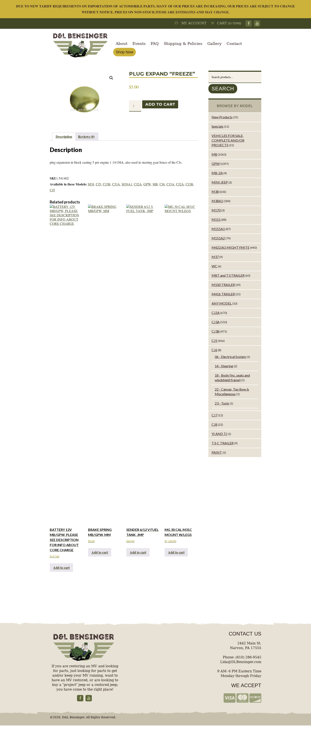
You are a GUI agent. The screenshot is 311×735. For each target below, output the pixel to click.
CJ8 (214, 424)
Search (223, 88)
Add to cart (160, 104)
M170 (216, 210)
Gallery (214, 43)
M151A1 (218, 229)
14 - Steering (224, 366)
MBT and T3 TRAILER (228, 275)
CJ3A (116, 184)
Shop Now (124, 52)
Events (139, 43)
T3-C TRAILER (223, 443)
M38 (91, 184)
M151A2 (218, 238)
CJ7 (214, 415)
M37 (215, 257)
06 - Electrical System (230, 357)
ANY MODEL (222, 303)
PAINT (217, 452)
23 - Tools (222, 403)
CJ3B (106, 184)
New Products (222, 117)
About (121, 43)
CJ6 (162, 184)
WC (214, 266)
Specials (217, 126)
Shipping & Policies (183, 43)
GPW (147, 184)
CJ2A (138, 184)
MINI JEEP (220, 182)
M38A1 (127, 184)
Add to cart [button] (61, 567)
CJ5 (98, 184)
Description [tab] (64, 136)
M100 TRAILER (223, 285)
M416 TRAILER (223, 294)
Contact (234, 43)
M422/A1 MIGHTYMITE (230, 247)
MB (155, 184)
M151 (216, 219)
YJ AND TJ (219, 434)
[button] (111, 78)
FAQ (155, 43)
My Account (192, 23)
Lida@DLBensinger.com (240, 662)
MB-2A (217, 173)
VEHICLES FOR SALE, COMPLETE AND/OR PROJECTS (228, 140)
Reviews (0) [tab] (86, 136)
